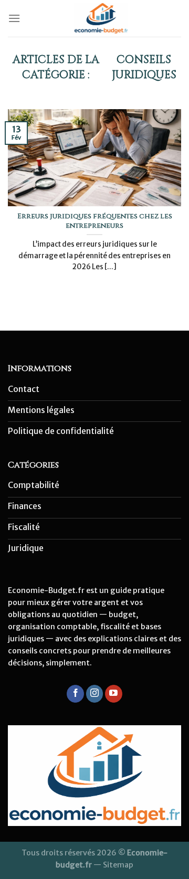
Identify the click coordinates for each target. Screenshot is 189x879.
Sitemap (118, 865)
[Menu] (14, 18)
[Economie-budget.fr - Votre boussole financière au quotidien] (100, 18)
